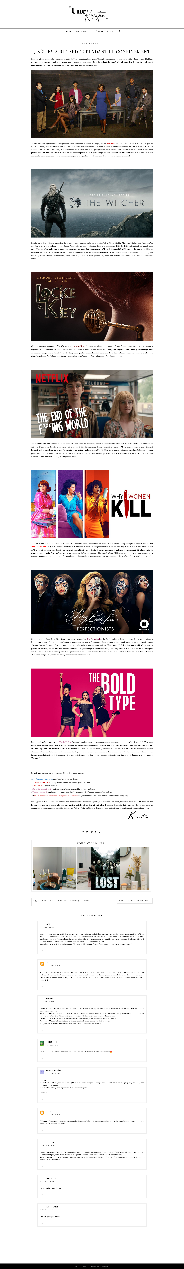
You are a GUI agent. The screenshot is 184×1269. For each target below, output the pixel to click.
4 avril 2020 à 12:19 (53, 965)
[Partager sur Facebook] (83, 831)
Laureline (50, 1142)
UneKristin (85, 1266)
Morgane (49, 998)
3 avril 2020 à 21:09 (47, 927)
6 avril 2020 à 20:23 (53, 1114)
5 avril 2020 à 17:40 (53, 1073)
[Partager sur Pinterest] (92, 831)
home (68, 31)
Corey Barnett (52, 1178)
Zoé (47, 962)
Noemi (48, 924)
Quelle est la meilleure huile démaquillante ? (61, 902)
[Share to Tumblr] (95, 831)
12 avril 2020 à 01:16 (47, 1145)
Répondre (43, 951)
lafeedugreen (52, 1042)
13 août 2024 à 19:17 (46, 1210)
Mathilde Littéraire (55, 1070)
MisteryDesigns (102, 1266)
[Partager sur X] (87, 831)
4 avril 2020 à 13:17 (53, 1045)
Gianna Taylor (52, 1207)
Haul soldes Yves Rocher (134, 900)
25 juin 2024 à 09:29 (47, 1181)
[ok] (119, 31)
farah (48, 1111)
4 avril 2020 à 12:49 (47, 1001)
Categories (82, 31)
